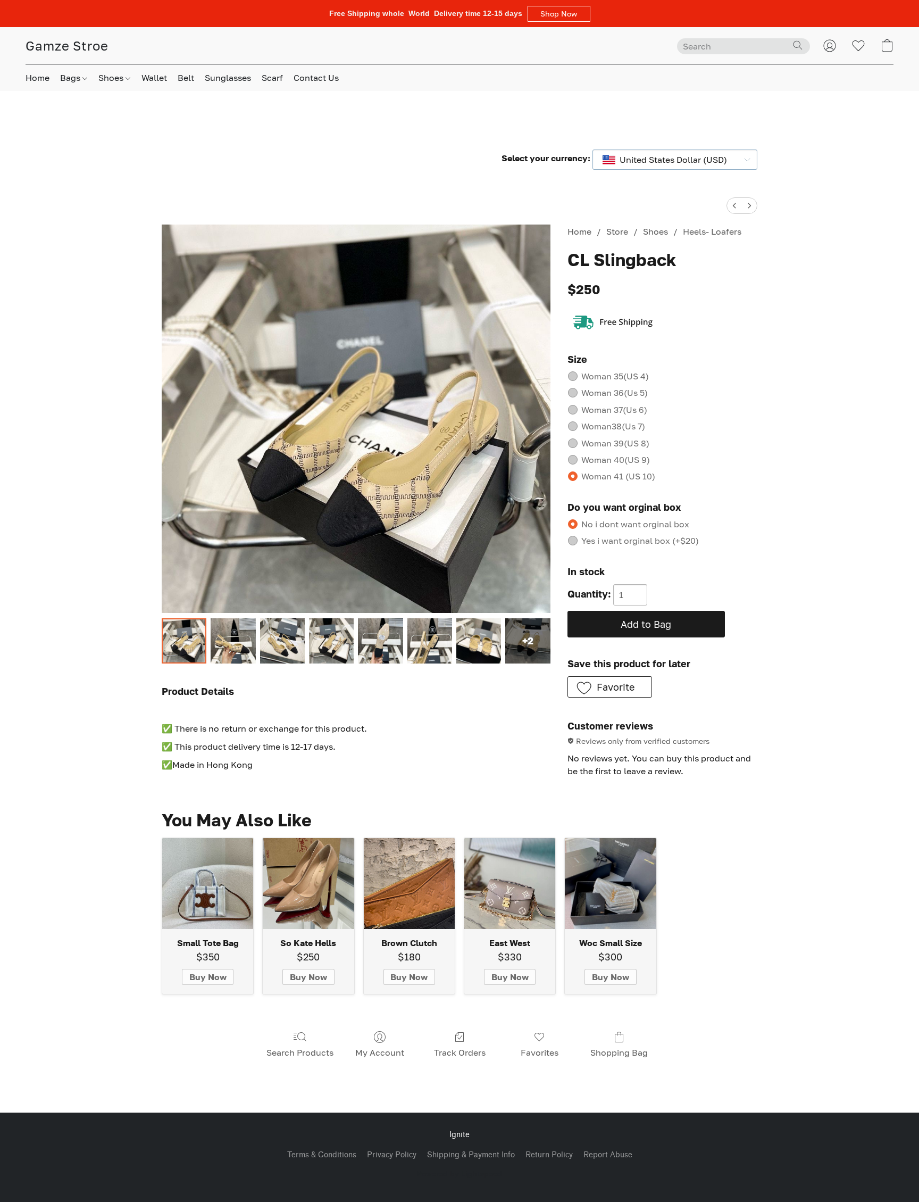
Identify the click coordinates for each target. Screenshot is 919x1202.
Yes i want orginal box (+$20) (640, 540)
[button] (559, 14)
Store (617, 231)
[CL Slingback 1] (233, 640)
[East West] (509, 883)
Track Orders (460, 1052)
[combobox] (674, 160)
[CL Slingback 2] (282, 640)
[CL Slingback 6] (478, 640)
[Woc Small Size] (610, 883)
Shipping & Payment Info (471, 1154)
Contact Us (316, 77)
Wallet (154, 77)
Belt (186, 77)
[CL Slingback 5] (429, 640)
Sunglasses (228, 77)
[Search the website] (798, 45)
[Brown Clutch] (409, 883)
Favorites (539, 1052)
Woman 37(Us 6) (614, 409)
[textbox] (670, 159)
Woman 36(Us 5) (614, 392)
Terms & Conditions (321, 1154)
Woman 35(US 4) (615, 376)
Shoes (112, 77)
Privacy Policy (391, 1154)
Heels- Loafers (712, 231)
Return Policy (549, 1154)
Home (37, 77)
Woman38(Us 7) (613, 426)
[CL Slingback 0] (184, 640)
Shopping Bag (619, 1052)
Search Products (299, 1052)
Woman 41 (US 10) (618, 476)
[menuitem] (734, 205)
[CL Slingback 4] (380, 640)
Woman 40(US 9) (615, 459)
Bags (71, 77)
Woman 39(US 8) (615, 443)
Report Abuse (607, 1154)
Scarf (272, 77)
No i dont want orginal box (635, 524)
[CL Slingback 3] (331, 640)
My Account (379, 1052)
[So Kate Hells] (308, 883)
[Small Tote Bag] (207, 883)
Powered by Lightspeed (459, 1173)
